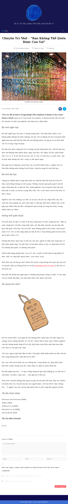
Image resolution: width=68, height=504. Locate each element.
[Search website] (63, 31)
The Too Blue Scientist (22, 48)
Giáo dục (51, 48)
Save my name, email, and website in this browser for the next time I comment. (31, 469)
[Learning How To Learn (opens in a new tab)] (54, 266)
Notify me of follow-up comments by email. (23, 476)
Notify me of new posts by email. (18, 481)
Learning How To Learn (44, 266)
